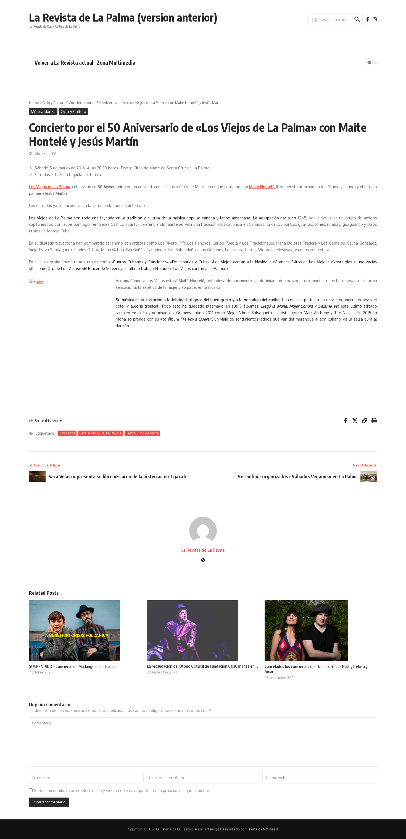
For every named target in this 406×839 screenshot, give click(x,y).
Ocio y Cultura (53, 102)
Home (34, 102)
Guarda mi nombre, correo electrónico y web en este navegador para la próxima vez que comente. (122, 790)
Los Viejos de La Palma (49, 186)
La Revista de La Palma (203, 550)
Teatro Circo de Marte (142, 433)
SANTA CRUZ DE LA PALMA (100, 433)
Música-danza (43, 111)
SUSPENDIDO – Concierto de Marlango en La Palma (72, 666)
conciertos (67, 433)
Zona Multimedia (116, 62)
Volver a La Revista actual (64, 62)
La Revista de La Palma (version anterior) (123, 17)
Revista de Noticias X (262, 829)
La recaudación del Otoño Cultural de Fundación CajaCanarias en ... (202, 666)
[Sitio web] (203, 560)
